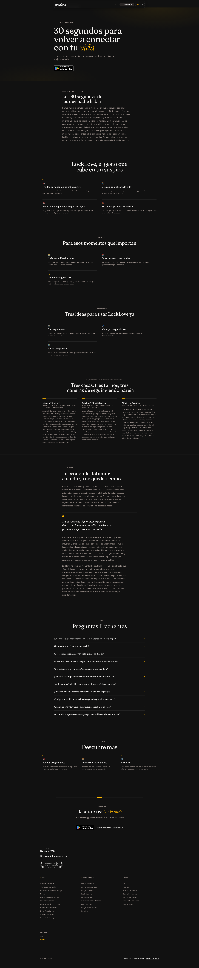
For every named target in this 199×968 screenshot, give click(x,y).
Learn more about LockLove (109, 827)
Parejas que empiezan (89, 887)
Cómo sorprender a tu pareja (50, 904)
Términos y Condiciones (131, 901)
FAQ (124, 884)
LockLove (48, 958)
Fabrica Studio (152, 958)
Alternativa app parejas (48, 887)
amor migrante (86, 904)
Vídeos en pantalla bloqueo (49, 897)
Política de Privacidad (130, 897)
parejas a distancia (88, 884)
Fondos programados (47, 901)
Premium (43, 894)
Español (42, 939)
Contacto (126, 887)
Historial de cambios (130, 890)
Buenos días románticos (48, 908)
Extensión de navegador (48, 918)
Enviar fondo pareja (47, 911)
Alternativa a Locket (47, 884)
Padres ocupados (87, 897)
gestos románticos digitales (91, 901)
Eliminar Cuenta (128, 904)
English (42, 936)
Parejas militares (87, 890)
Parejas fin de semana (89, 908)
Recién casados (86, 894)
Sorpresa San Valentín (47, 914)
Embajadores (85, 911)
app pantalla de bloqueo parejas (51, 890)
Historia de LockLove (130, 894)
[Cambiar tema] (116, 4)
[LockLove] (60, 4)
